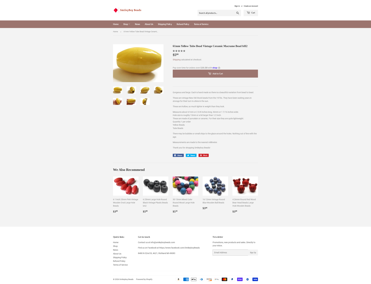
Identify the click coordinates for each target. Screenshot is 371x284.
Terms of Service (201, 24)
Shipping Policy (165, 24)
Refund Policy (183, 24)
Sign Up (253, 253)
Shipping (177, 59)
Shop (125, 24)
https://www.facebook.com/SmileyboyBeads (179, 248)
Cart (253, 12)
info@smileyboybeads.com (163, 242)
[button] (179, 51)
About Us (149, 24)
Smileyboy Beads (126, 279)
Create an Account (251, 6)
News (137, 24)
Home (116, 24)
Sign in (237, 6)
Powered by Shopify (144, 279)
